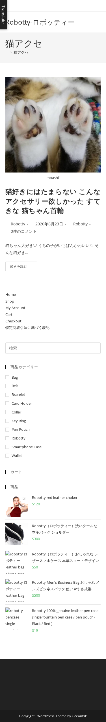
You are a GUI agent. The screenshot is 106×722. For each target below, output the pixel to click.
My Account (15, 307)
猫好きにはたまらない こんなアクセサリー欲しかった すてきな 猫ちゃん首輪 (53, 201)
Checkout (13, 321)
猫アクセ (21, 52)
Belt (15, 385)
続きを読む (20, 267)
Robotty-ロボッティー (40, 22)
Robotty (18, 224)
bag (15, 377)
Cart (8, 314)
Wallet (17, 455)
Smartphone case (27, 446)
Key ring (19, 420)
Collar (16, 412)
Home (10, 294)
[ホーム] (6, 52)
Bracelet (18, 394)
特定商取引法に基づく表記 (27, 327)
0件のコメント (24, 231)
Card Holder (22, 403)
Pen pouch (21, 429)
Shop (9, 301)
